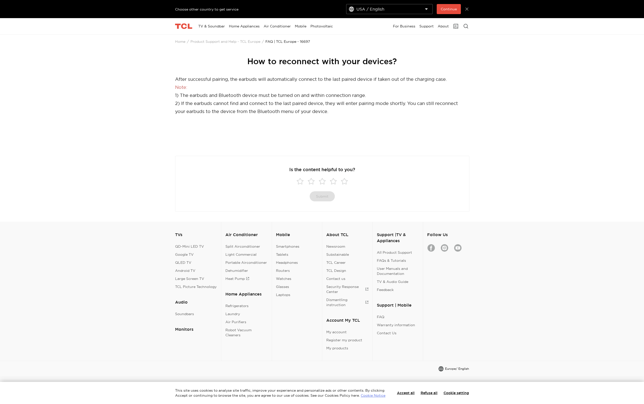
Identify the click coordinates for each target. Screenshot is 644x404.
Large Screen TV (189, 278)
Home (180, 41)
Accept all (406, 393)
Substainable (337, 254)
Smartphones (287, 246)
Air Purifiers (235, 322)
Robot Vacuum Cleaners (238, 332)
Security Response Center (342, 289)
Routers (283, 270)
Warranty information (396, 325)
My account (336, 332)
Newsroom (335, 246)
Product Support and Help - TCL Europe (225, 41)
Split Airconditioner (242, 246)
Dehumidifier (236, 270)
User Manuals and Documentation (392, 271)
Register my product (344, 340)
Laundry (232, 314)
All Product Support (394, 252)
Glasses (282, 286)
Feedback (385, 289)
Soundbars (184, 314)
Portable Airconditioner (246, 262)
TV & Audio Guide (392, 281)
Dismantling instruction (336, 302)
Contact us (335, 278)
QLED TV (183, 262)
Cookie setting (456, 393)
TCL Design (336, 270)
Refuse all (429, 393)
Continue (449, 9)
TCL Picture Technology (196, 286)
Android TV (185, 270)
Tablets (282, 254)
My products (337, 348)
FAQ (380, 317)
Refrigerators (237, 306)
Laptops (283, 294)
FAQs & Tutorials (391, 260)
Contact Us (386, 333)
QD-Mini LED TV (189, 246)
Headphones (287, 262)
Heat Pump (235, 278)
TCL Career (336, 262)
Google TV (184, 254)
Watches (283, 278)
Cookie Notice (373, 395)
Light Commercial (241, 254)
